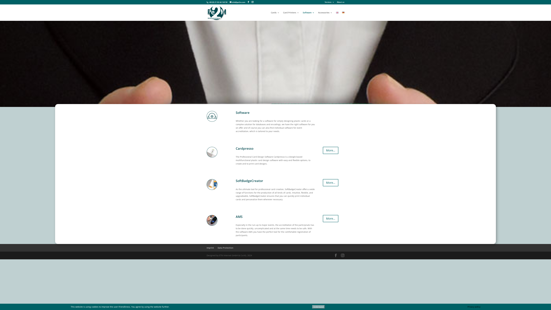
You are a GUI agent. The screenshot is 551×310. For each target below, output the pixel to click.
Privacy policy (473, 306)
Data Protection (225, 247)
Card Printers (289, 13)
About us (340, 2)
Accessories (323, 13)
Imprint (210, 247)
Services (328, 2)
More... (330, 150)
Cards (274, 13)
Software (307, 13)
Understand (318, 307)
